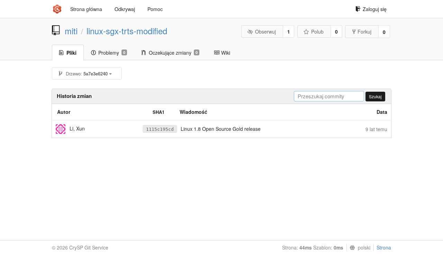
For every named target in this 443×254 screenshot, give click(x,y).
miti (71, 31)
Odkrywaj (125, 9)
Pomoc (155, 9)
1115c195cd (160, 129)
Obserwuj (265, 31)
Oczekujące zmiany (173, 52)
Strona (384, 247)
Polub (317, 31)
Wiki (225, 52)
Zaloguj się (375, 9)
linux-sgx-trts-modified (127, 31)
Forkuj (364, 31)
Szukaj (375, 96)
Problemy (111, 52)
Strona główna (86, 9)
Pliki (71, 52)
